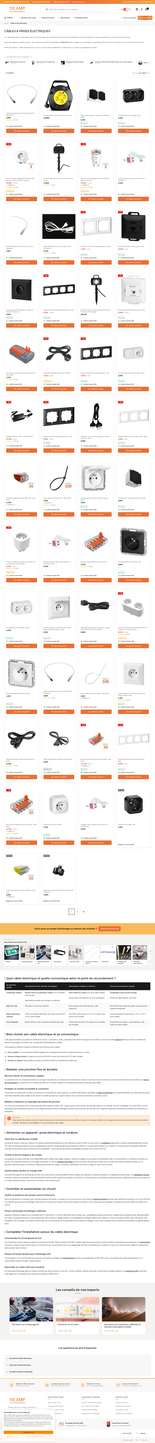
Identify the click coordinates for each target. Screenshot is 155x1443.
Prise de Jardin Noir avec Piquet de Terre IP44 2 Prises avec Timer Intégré (96, 311)
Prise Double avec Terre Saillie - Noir (129, 115)
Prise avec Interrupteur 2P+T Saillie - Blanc (131, 373)
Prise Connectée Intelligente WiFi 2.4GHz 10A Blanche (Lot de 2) (95, 179)
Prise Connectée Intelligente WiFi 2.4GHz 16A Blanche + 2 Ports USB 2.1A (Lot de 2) (20, 179)
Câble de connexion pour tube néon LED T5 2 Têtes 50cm (57, 692)
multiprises (106, 1143)
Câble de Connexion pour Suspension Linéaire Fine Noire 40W (95, 437)
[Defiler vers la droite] (149, 63)
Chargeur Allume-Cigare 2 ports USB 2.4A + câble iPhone (94, 825)
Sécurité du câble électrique (20, 1358)
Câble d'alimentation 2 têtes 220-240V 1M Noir (57, 759)
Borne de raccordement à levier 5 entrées (94, 562)
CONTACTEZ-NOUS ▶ (110, 929)
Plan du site (143, 1440)
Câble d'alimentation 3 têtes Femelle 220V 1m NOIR (20, 760)
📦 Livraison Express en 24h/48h (40, 2)
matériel (118, 1040)
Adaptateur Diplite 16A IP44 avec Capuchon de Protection (58, 891)
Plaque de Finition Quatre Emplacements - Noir (58, 310)
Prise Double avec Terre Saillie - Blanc (18, 627)
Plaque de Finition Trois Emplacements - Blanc (133, 436)
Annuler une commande (124, 1413)
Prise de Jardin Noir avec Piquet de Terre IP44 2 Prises (58, 179)
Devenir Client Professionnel (92, 1402)
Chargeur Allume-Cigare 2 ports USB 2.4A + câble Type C (132, 179)
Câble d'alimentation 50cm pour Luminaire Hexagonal (19, 247)
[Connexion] (142, 9)
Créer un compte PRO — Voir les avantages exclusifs (138, 2)
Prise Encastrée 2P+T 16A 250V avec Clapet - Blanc (94, 499)
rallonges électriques (65, 1162)
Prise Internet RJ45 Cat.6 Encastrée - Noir (131, 246)
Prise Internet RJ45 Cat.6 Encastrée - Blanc (131, 310)
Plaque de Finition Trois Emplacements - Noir (95, 373)
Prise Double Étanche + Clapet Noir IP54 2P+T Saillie (95, 116)
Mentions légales (128, 1440)
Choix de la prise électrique (20, 1365)
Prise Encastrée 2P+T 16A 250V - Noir (129, 562)
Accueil (6, 23)
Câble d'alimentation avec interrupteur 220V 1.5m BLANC (57, 247)
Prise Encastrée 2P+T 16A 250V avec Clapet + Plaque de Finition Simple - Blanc (57, 628)
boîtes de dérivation (105, 1093)
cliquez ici (41, 1426)
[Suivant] (83, 912)
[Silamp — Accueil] (17, 1400)
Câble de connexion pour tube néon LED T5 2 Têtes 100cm (20, 114)
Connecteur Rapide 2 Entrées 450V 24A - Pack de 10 (20, 499)
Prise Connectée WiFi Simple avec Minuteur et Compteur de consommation (20, 563)
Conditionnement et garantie (20, 1372)
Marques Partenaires (55, 1413)
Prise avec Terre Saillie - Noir (127, 824)
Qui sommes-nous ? (55, 1402)
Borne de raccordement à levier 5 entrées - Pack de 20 (21, 825)
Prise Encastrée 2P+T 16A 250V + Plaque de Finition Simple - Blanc (131, 694)
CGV (136, 1440)
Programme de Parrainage (90, 1413)
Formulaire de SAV (122, 1410)
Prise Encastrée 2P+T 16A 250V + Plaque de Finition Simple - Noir (19, 311)
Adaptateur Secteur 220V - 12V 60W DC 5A (19, 436)
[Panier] (146, 9)
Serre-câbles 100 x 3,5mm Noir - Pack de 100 (57, 498)
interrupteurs (145, 1242)
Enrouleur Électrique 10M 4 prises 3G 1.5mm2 (57, 115)
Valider (143, 1433)
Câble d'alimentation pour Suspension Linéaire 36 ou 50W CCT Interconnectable (95, 628)
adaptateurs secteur (141, 1175)
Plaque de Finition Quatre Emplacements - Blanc (131, 760)
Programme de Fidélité (89, 1410)
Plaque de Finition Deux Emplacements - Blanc (96, 246)
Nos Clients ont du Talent (90, 1406)
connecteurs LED (131, 1271)
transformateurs (68, 1258)
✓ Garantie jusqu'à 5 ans (78, 2)
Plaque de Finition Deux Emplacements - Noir (57, 436)
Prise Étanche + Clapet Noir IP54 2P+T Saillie (132, 498)
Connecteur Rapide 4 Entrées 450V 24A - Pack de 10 (21, 891)
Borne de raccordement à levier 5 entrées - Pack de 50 (96, 760)
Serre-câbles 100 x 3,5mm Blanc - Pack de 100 (95, 693)
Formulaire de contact (123, 1406)
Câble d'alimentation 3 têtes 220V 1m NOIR (56, 373)
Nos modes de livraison (56, 1410)
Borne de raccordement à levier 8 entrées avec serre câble (21, 374)
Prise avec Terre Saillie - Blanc (52, 824)
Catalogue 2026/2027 (55, 1406)
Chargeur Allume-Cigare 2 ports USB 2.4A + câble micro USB (57, 563)
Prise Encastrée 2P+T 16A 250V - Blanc (18, 693)
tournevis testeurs (100, 1199)
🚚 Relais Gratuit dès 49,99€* (60, 2)
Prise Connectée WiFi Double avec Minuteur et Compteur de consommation (133, 628)
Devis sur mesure (122, 1402)
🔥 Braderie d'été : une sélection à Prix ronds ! (16, 2)
